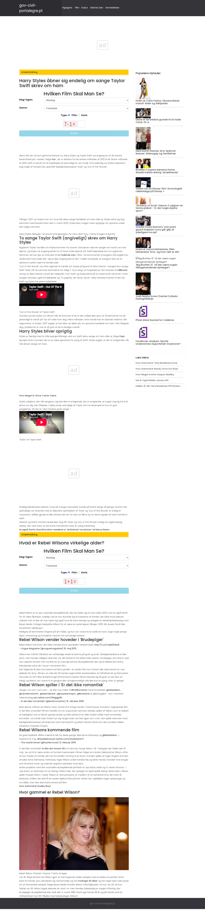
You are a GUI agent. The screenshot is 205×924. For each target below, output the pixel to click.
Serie (84, 115)
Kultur (84, 7)
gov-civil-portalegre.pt (102, 903)
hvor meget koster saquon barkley (155, 374)
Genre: (23, 107)
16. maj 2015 (70, 648)
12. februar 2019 (67, 742)
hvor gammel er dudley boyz (35, 786)
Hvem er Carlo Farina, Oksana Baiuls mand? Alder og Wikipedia (157, 102)
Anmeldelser (112, 7)
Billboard (123, 270)
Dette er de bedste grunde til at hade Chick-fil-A (158, 121)
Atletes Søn (96, 7)
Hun (54, 159)
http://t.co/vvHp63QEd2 (106, 644)
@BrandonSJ (83, 693)
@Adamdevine (47, 693)
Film (77, 7)
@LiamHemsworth (28, 693)
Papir (122, 336)
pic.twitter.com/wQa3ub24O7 (68, 738)
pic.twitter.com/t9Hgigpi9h (48, 697)
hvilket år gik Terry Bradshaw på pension (158, 386)
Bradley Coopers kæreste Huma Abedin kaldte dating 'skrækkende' (157, 171)
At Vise (74, 133)
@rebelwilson (113, 689)
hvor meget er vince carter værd (37, 395)
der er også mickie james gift (152, 380)
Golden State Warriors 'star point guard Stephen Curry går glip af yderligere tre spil (156, 229)
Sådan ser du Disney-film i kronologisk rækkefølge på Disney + (159, 190)
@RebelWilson (109, 735)
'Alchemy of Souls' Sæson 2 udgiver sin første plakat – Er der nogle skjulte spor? (159, 208)
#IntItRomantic (79, 689)
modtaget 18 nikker (88, 880)
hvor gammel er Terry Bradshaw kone (156, 362)
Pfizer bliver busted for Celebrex (155, 320)
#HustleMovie (44, 738)
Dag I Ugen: (26, 99)
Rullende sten (69, 254)
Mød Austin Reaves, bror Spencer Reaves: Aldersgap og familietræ (156, 152)
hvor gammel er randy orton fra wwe (157, 368)
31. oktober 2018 (75, 701)
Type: (64, 115)
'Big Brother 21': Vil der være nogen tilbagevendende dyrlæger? (156, 266)
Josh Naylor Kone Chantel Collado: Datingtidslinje (157, 298)
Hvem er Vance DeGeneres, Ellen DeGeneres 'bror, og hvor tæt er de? (157, 251)
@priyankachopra (66, 693)
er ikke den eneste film (54, 748)
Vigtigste (67, 7)
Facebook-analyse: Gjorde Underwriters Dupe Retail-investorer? (158, 342)
